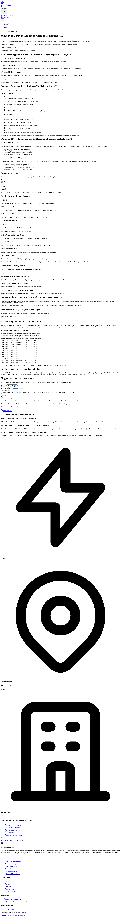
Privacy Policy (10, 889)
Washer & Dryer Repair (13, 874)
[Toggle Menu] (2, 19)
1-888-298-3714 (7, 411)
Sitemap (25, 915)
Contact (8, 886)
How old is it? (7, 389)
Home (6, 24)
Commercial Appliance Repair (14, 864)
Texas (11, 24)
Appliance (3, 385)
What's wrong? (5, 387)
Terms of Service (11, 891)
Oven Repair (10, 869)
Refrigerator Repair (11, 866)
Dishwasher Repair (11, 871)
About (8, 884)
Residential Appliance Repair (14, 861)
